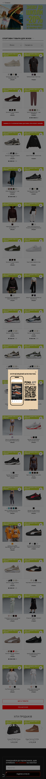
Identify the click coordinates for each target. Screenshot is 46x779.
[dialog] (23, 389)
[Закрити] (35, 372)
